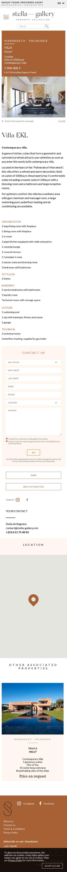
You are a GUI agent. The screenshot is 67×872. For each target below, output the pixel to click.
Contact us (9, 825)
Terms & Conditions (14, 828)
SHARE (33, 475)
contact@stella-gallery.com (22, 528)
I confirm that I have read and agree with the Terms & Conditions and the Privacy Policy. (33, 442)
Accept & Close (52, 866)
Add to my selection (33, 487)
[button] (61, 3)
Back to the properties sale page (19, 121)
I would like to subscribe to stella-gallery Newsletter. (28, 439)
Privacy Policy (10, 832)
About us (8, 821)
